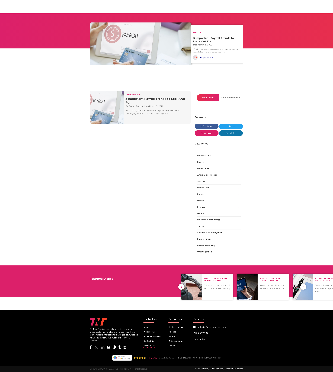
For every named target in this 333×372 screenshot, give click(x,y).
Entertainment (175, 341)
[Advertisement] (166, 79)
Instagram (207, 133)
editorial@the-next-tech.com (212, 327)
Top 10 (171, 346)
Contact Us (148, 341)
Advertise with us (152, 336)
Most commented (230, 97)
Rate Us (153, 358)
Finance (172, 332)
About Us (147, 327)
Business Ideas (175, 327)
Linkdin (231, 133)
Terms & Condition (234, 369)
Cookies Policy (202, 369)
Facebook (207, 126)
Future (171, 336)
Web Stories (199, 339)
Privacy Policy (217, 369)
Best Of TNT (149, 346)
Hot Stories (208, 97)
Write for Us (149, 332)
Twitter (231, 126)
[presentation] (181, 287)
